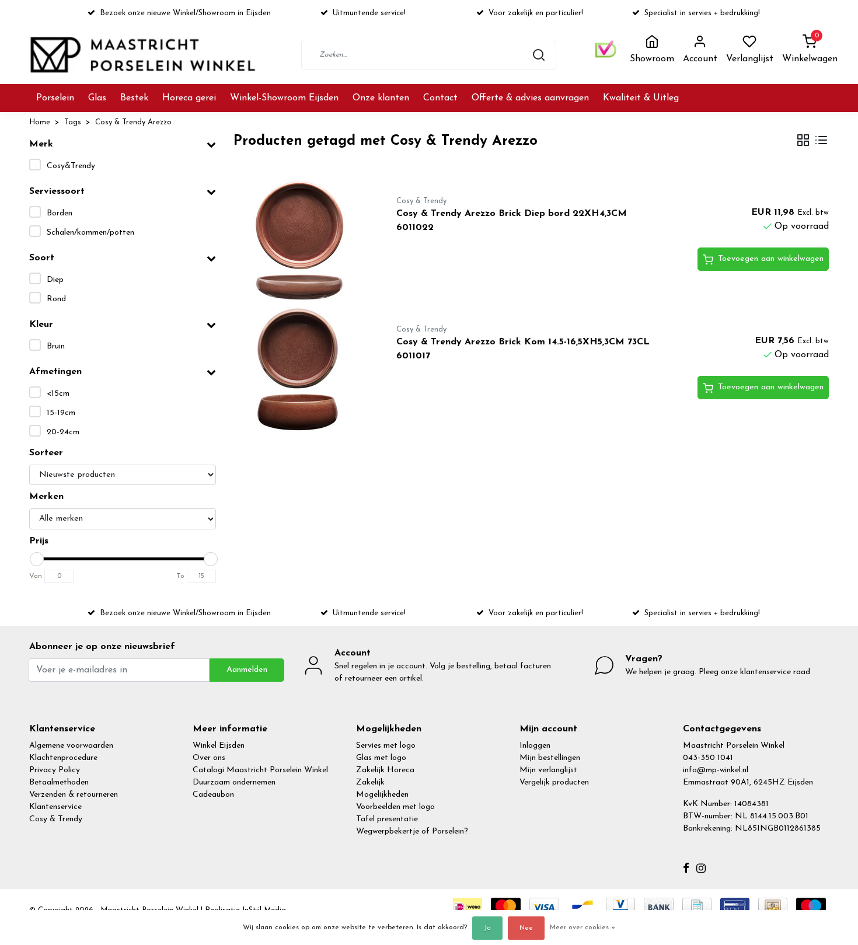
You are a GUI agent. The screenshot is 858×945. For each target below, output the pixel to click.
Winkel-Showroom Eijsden (284, 98)
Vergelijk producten (554, 782)
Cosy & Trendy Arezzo (133, 122)
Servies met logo (386, 745)
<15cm (58, 393)
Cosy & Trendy (55, 819)
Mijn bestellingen (549, 758)
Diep (55, 280)
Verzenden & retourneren (73, 794)
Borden (59, 213)
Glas (97, 98)
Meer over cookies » (582, 927)
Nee (526, 928)
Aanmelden (246, 669)
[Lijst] (821, 141)
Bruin (56, 346)
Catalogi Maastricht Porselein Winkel (260, 770)
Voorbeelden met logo (395, 807)
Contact (440, 98)
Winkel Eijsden (219, 745)
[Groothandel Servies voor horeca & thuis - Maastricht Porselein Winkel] (144, 55)
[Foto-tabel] (803, 141)
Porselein (55, 98)
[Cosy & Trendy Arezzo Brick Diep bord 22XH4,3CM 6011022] (301, 243)
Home (39, 122)
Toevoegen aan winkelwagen (771, 258)
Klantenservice (55, 807)
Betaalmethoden (59, 782)
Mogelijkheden (382, 794)
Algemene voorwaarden (71, 745)
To (180, 576)
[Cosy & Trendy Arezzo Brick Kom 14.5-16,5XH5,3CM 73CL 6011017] (301, 371)
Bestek (134, 98)
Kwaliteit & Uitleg (641, 98)
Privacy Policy (54, 770)
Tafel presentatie (387, 819)
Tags (72, 122)
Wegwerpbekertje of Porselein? (412, 831)
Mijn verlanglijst (548, 770)
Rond (56, 299)
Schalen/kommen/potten (90, 232)
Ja (487, 928)
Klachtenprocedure (63, 758)
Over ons (209, 758)
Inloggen (534, 745)
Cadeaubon (213, 794)
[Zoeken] (539, 54)
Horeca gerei (189, 98)
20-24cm (63, 432)
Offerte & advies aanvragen (530, 98)
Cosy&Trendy (71, 166)
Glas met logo (381, 758)
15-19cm (61, 413)
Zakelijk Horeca (385, 770)
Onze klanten (381, 98)
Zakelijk (370, 782)
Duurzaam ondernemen (234, 782)
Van (35, 576)
